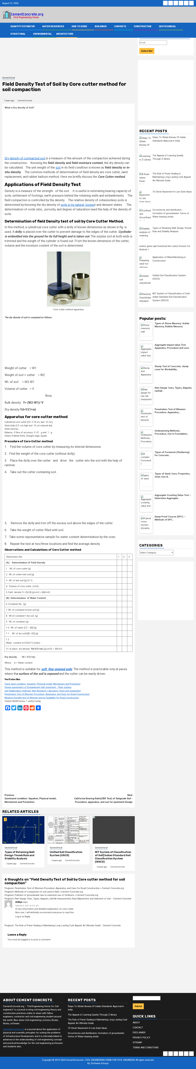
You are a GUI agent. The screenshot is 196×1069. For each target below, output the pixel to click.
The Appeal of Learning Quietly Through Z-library (92, 1014)
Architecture (64, 34)
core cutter (67, 909)
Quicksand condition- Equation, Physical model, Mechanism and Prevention (31, 798)
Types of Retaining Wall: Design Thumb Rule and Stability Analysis (20, 855)
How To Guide (79, 26)
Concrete (120, 26)
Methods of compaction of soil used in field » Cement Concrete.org (49, 891)
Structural (18, 34)
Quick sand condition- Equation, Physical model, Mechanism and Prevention (42, 684)
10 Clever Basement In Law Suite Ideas (87, 1028)
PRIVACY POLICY (141, 1037)
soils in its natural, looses (78, 205)
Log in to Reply (22, 916)
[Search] (191, 30)
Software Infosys (100, 1063)
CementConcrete (25, 101)
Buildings (101, 26)
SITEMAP (137, 1042)
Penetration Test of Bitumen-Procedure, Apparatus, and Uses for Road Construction (47, 694)
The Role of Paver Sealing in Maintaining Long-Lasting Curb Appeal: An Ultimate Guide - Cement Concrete (68, 925)
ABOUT (136, 1022)
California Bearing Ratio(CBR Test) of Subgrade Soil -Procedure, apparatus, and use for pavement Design (103, 798)
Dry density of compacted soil (25, 158)
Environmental (42, 34)
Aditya (18, 902)
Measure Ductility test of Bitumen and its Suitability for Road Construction (42, 697)
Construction (142, 26)
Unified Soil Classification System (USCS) (66, 854)
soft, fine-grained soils (56, 669)
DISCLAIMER (139, 1032)
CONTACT (138, 1027)
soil (58, 167)
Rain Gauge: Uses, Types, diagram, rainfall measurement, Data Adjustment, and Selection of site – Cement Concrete (73, 898)
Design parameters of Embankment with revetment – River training (38, 687)
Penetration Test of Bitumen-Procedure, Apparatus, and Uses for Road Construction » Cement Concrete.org (69, 888)
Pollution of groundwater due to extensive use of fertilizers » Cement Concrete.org (56, 895)
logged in (25, 939)
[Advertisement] (68, 53)
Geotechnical (167, 26)
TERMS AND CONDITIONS (146, 1047)
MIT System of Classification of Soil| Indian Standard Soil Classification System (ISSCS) (113, 857)
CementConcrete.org (13, 1029)
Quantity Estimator (22, 26)
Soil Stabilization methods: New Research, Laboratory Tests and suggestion (43, 690)
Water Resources (53, 26)
